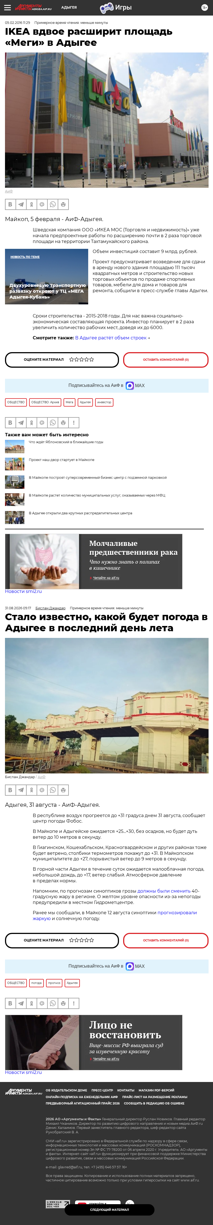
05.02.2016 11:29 (17, 23)
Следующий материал (109, 1210)
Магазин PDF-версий (156, 1090)
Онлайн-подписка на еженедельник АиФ (82, 1097)
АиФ (9, 191)
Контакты (125, 1090)
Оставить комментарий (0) (166, 360)
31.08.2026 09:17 (18, 608)
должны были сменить (164, 891)
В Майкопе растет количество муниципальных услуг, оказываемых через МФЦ (97, 495)
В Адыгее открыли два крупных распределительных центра (80, 513)
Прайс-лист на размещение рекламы (154, 1097)
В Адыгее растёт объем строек (110, 337)
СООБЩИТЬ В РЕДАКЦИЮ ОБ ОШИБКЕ (154, 1103)
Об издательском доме (66, 1090)
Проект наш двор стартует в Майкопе (61, 460)
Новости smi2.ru (23, 591)
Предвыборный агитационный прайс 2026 (83, 1103)
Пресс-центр (102, 1090)
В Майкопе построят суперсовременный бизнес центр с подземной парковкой (98, 477)
